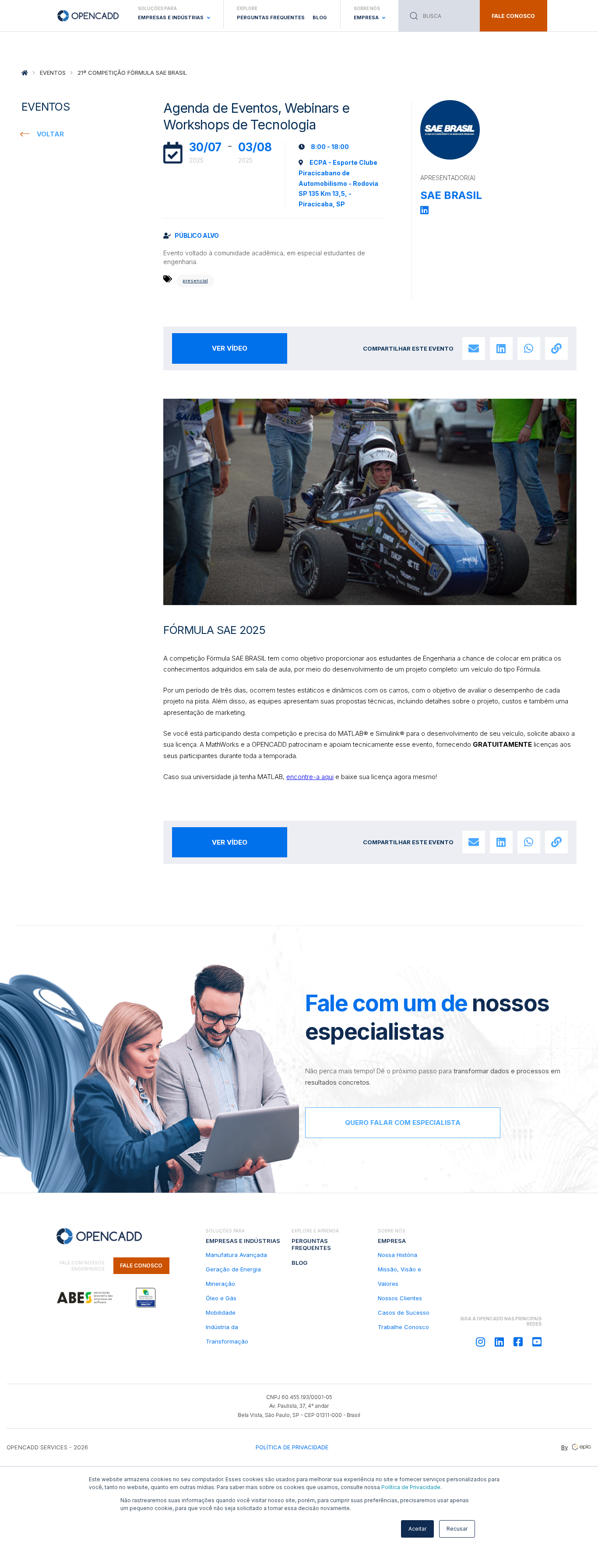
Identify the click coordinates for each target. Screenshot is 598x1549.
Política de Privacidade (410, 1487)
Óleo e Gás (221, 1298)
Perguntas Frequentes (271, 17)
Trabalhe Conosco (403, 1326)
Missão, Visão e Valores (399, 1276)
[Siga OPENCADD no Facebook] (518, 1342)
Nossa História (397, 1254)
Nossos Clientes (400, 1298)
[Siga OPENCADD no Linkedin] (499, 1342)
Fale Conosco (141, 1265)
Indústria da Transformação (227, 1334)
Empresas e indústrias (243, 1240)
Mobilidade (221, 1312)
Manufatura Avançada (236, 1254)
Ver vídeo (229, 348)
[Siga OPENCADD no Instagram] (480, 1342)
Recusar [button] (457, 1528)
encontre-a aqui (310, 777)
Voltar (50, 134)
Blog (320, 17)
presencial (195, 281)
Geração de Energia (233, 1269)
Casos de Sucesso (403, 1312)
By (564, 1447)
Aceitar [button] (417, 1528)
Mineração (220, 1283)
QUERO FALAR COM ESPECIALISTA (403, 1122)
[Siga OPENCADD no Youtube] (537, 1342)
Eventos (53, 72)
